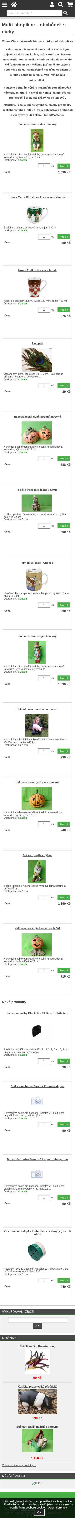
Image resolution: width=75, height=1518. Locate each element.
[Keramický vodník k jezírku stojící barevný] (37, 652)
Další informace (57, 1507)
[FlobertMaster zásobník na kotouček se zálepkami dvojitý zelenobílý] (37, 1251)
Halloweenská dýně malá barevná (37, 782)
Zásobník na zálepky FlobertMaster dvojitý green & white (37, 1232)
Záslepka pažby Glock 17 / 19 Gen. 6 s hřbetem (37, 1013)
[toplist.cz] (37, 1483)
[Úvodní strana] (14, 5)
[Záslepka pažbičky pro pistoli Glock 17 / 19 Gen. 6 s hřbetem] (37, 1032)
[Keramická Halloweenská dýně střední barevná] (37, 433)
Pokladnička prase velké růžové (37, 709)
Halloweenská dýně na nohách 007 (37, 928)
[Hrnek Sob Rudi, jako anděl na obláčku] (37, 286)
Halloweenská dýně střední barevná (37, 416)
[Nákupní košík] (70, 5)
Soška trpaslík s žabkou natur (37, 489)
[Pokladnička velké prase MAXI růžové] (36, 725)
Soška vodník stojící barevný (37, 636)
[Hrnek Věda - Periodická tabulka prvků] (37, 579)
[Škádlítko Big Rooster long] (37, 1360)
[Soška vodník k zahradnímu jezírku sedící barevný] (37, 140)
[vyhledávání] (60, 5)
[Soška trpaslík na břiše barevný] (37, 1440)
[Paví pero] (37, 360)
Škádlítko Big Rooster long (37, 1346)
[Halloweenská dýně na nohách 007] (37, 944)
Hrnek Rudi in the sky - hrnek (37, 270)
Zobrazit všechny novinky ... (19, 1465)
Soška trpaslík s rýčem (37, 855)
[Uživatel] (52, 5)
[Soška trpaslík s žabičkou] (37, 503)
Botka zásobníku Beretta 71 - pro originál (37, 1086)
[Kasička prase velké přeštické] (37, 1400)
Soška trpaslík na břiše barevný (37, 1426)
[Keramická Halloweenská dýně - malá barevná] (37, 798)
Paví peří (37, 343)
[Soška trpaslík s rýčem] (37, 871)
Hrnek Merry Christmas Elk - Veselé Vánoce (37, 197)
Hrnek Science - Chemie (37, 562)
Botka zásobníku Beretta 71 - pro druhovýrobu (37, 1159)
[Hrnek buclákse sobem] (37, 213)
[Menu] (4, 5)
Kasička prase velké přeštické (37, 1386)
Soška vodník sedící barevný (37, 124)
